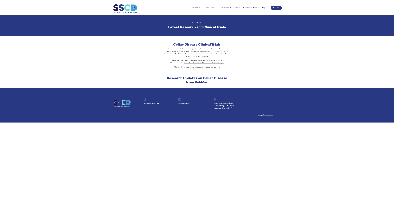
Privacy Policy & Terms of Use (265, 115)
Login (264, 8)
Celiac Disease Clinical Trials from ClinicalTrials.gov (203, 60)
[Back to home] (125, 7)
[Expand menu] (201, 8)
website (180, 67)
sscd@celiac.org (184, 103)
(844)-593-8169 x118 (151, 103)
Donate (276, 8)
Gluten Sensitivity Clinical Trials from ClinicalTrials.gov (204, 63)
